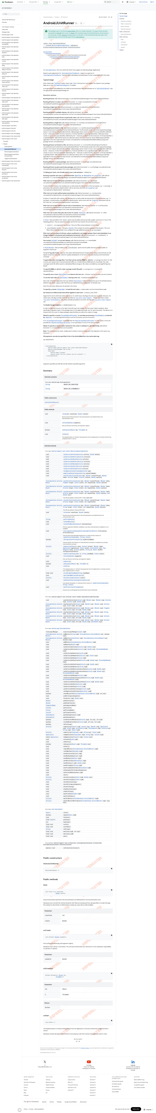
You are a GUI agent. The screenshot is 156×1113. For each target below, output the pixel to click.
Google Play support (139, 1085)
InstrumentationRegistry (61, 85)
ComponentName (50, 705)
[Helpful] (109, 17)
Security (26, 1085)
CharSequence (92, 728)
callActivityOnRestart (70, 461)
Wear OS (70, 1082)
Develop (45, 2)
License (31, 1109)
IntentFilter (75, 638)
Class (78, 524)
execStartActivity (69, 481)
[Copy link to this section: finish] (49, 885)
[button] (10, 34)
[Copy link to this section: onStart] (50, 1016)
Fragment (66, 482)
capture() (49, 317)
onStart (64, 434)
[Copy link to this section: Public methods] (59, 880)
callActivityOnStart (69, 466)
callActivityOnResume (70, 464)
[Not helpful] (111, 17)
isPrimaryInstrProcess (70, 539)
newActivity (67, 546)
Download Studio (116, 1089)
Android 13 (92, 1090)
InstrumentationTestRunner (70, 73)
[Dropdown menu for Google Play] (63, 2)
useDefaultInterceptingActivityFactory (76, 580)
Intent (77, 482)
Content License (85, 1048)
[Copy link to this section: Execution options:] (58, 95)
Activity (80, 454)
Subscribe (136, 1109)
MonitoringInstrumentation (60, 45)
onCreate (65, 422)
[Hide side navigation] (19, 1110)
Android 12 (93, 1092)
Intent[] (82, 477)
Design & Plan (33, 2)
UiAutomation (50, 715)
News (25, 1090)
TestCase (57, 83)
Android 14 (93, 1087)
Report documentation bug (141, 1082)
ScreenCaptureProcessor (69, 315)
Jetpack (72, 33)
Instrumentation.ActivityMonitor (81, 642)
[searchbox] (11, 14)
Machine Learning (50, 1082)
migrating (64, 35)
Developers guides (116, 1084)
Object (73, 430)
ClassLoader (61, 289)
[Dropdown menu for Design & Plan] (39, 2)
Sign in (152, 2)
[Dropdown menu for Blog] (74, 2)
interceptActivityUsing (70, 531)
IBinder (88, 475)
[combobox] (112, 1)
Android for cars (72, 1087)
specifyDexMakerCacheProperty (73, 575)
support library (71, 31)
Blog (70, 2)
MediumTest (87, 175)
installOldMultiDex (69, 524)
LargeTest (97, 175)
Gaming (48, 1079)
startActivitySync (69, 578)
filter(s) (82, 213)
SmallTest (78, 175)
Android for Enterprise (29, 1082)
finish (64, 414)
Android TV (71, 1090)
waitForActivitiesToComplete (72, 587)
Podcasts (26, 1095)
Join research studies (139, 1087)
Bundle (71, 228)
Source (25, 1087)
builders (54, 240)
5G (46, 1092)
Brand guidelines (39, 1109)
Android (26, 1079)
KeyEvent (74, 758)
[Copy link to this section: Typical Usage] (55, 80)
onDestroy (66, 561)
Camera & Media (50, 1087)
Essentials (20, 2)
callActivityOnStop (69, 468)
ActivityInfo (94, 548)
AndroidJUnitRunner (103, 88)
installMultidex (68, 521)
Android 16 (93, 1082)
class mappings (80, 37)
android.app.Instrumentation (53, 53)
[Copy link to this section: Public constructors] (63, 858)
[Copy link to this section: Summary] (53, 371)
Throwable (82, 430)
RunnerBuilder (49, 247)
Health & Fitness (50, 1085)
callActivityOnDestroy (70, 457)
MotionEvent (78, 760)
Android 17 (93, 1079)
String (48, 384)
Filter (47, 220)
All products (83, 1102)
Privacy (47, 1090)
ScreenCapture (100, 315)
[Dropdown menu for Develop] (50, 2)
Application (84, 471)
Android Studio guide (117, 1081)
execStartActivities (69, 475)
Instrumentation (51, 70)
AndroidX (58, 33)
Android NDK (115, 1091)
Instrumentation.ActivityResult (90, 634)
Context (79, 475)
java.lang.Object (47, 52)
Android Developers (48, 17)
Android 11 (92, 1095)
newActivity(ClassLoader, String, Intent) (77, 537)
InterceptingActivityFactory (88, 531)
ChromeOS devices (73, 1085)
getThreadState (68, 519)
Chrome (52, 1102)
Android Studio (143, 2)
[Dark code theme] (112, 344)
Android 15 (93, 1085)
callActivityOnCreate (70, 454)
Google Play (57, 2)
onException (66, 430)
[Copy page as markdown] (81, 23)
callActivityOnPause (69, 459)
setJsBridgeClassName (70, 573)
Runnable (76, 751)
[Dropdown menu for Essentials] (25, 2)
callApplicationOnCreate (71, 471)
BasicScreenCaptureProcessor (84, 320)
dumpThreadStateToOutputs (71, 473)
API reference (7, 8)
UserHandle (94, 621)
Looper (80, 632)
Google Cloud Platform (71, 1102)
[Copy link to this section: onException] (54, 969)
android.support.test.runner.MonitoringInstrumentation (65, 56)
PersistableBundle (102, 649)
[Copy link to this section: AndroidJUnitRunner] (60, 864)
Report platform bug (139, 1079)
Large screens (71, 1079)
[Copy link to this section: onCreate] (52, 930)
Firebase (59, 1102)
